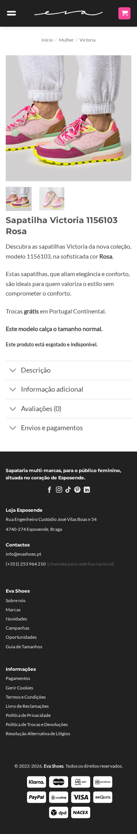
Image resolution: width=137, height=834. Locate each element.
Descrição (36, 370)
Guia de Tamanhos (24, 646)
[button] (11, 13)
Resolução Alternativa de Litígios (38, 733)
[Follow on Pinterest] (77, 490)
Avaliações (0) (41, 409)
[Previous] (18, 118)
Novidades (16, 619)
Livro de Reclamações (27, 706)
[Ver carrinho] (124, 13)
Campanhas (17, 628)
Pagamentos (18, 678)
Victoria (88, 40)
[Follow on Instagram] (59, 490)
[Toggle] (13, 371)
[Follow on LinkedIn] (87, 490)
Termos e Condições (26, 697)
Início (47, 40)
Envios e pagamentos (52, 428)
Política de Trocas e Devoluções (37, 724)
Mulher (66, 40)
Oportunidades (21, 637)
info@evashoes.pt (23, 554)
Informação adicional (52, 389)
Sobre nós (15, 600)
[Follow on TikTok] (68, 490)
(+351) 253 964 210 (26, 564)
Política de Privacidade (28, 715)
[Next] (119, 118)
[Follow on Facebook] (49, 490)
